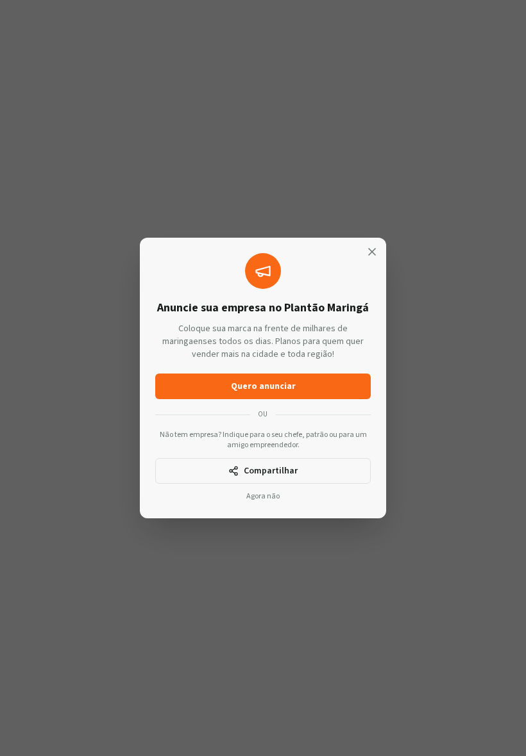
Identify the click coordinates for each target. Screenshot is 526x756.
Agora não (263, 496)
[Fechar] (372, 251)
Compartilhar (271, 470)
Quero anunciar (263, 386)
